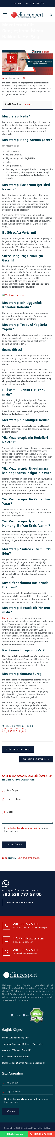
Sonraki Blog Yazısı (34, 759)
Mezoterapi (8, 618)
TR (42, 3)
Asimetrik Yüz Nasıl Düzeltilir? (17, 1050)
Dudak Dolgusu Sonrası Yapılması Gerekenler (23, 1063)
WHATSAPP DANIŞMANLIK (20, 902)
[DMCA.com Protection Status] (36, 1015)
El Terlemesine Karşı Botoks (16, 1056)
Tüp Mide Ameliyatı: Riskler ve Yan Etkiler (22, 1044)
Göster (27, 104)
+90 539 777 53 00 (29, 858)
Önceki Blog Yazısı (19, 749)
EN (37, 3)
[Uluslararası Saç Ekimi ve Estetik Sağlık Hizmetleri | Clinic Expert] (27, 14)
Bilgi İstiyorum (15, 1134)
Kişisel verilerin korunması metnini (23, 828)
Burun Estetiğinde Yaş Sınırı (15, 1037)
